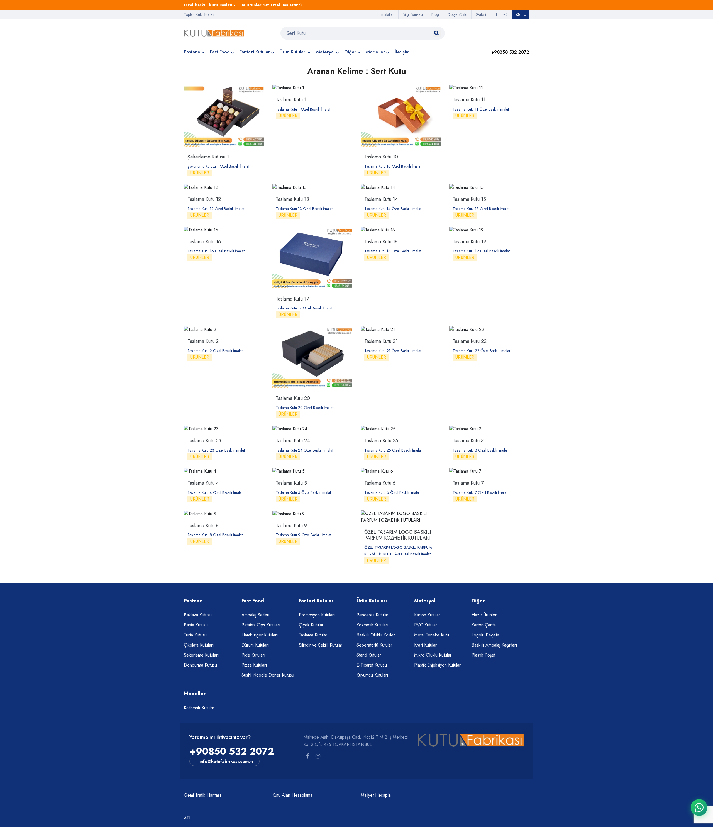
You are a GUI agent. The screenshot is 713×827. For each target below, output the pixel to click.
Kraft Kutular (425, 645)
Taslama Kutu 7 (468, 483)
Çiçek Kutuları (312, 625)
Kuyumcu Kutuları (372, 675)
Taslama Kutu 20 (293, 398)
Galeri (481, 14)
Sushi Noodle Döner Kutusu (267, 675)
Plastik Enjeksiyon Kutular (437, 665)
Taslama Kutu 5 (291, 483)
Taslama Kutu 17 (292, 298)
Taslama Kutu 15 (469, 199)
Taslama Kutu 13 (292, 199)
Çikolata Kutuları (199, 645)
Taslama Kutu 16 (204, 241)
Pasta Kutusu (196, 625)
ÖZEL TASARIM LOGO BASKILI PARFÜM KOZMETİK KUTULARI (397, 535)
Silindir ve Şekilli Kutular (320, 645)
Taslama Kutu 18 (380, 241)
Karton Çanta (484, 625)
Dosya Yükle (457, 14)
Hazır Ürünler (484, 615)
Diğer (350, 51)
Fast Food (220, 51)
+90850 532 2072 (231, 751)
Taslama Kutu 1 (291, 99)
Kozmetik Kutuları (372, 625)
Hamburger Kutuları (259, 635)
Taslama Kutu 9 (291, 525)
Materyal (325, 51)
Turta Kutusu (195, 635)
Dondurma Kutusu (200, 665)
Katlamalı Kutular (199, 707)
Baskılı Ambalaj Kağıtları (494, 645)
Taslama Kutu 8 (202, 525)
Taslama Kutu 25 (381, 440)
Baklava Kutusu (198, 615)
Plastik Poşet (483, 655)
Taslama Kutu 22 (470, 341)
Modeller (375, 51)
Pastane (192, 51)
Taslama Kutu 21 (381, 341)
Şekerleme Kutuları (201, 655)
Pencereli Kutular (372, 615)
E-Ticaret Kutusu (371, 665)
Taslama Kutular (313, 635)
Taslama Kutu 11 (469, 99)
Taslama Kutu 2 (203, 341)
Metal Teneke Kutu (431, 635)
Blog (435, 14)
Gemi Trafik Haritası (202, 795)
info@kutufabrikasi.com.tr (226, 761)
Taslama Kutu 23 (204, 440)
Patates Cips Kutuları (260, 625)
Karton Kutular (427, 615)
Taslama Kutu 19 (469, 241)
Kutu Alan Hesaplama (292, 795)
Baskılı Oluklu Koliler (375, 635)
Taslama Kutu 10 (381, 156)
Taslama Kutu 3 (468, 440)
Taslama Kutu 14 (381, 199)
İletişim (402, 51)
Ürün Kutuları (293, 51)
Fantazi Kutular (255, 51)
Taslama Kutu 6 (379, 483)
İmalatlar (387, 14)
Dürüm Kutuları (255, 645)
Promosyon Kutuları (317, 615)
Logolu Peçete (485, 635)
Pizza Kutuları (254, 665)
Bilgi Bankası (413, 14)
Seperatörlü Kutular (374, 645)
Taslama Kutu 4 (203, 483)
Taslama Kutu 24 (293, 440)
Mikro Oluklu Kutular (432, 655)
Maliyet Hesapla (376, 795)
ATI (187, 818)
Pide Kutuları (253, 655)
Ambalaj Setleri (255, 615)
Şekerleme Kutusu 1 (208, 156)
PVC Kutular (425, 625)
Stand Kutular (368, 655)
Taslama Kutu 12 (204, 199)
